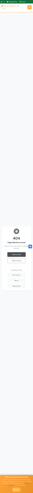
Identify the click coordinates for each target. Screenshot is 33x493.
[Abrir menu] (29, 7)
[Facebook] (1, 1)
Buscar (23, 2)
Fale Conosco (16, 275)
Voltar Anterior (16, 261)
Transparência (13, 2)
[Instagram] (4, 1)
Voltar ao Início (16, 255)
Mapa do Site (16, 286)
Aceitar (16, 490)
